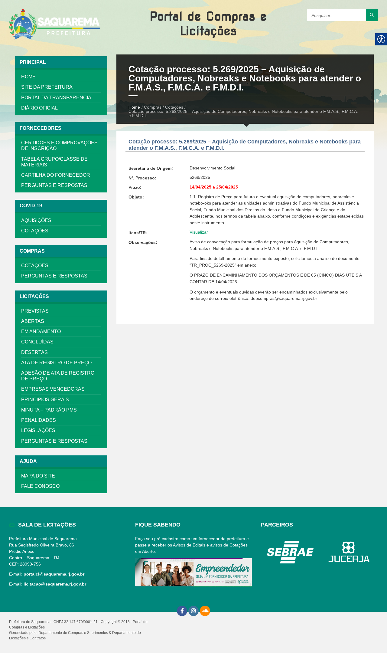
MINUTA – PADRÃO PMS (49, 409)
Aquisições (36, 220)
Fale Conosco (40, 486)
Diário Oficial (39, 107)
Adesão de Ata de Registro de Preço (57, 375)
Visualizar (199, 232)
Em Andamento (41, 331)
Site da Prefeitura (47, 87)
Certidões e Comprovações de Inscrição (59, 145)
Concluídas (37, 341)
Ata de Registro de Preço (56, 362)
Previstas (35, 310)
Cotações (34, 230)
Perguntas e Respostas (54, 185)
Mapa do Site (38, 475)
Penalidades (38, 420)
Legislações (38, 430)
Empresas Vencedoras (53, 389)
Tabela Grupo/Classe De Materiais (54, 161)
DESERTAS (34, 352)
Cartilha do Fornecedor (55, 175)
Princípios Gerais (45, 399)
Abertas (32, 321)
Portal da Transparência (56, 97)
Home (28, 76)
